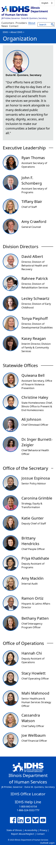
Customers (7, 23)
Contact (13, 26)
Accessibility (31, 830)
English (45, 3)
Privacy (43, 830)
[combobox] (47, 3)
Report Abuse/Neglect (22, 833)
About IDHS (16, 32)
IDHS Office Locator (28, 793)
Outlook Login (47, 842)
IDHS (5, 32)
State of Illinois (14, 830)
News (4, 26)
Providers (21, 23)
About (31, 23)
